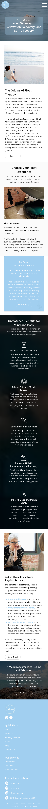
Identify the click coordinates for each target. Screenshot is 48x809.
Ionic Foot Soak (11, 769)
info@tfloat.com (17, 793)
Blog (7, 745)
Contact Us (10, 749)
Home (8, 729)
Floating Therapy (12, 737)
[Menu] (45, 5)
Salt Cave (9, 765)
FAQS (7, 741)
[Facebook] (11, 717)
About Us (9, 733)
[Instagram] (6, 717)
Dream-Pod (10, 761)
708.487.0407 (15, 783)
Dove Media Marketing (28, 806)
